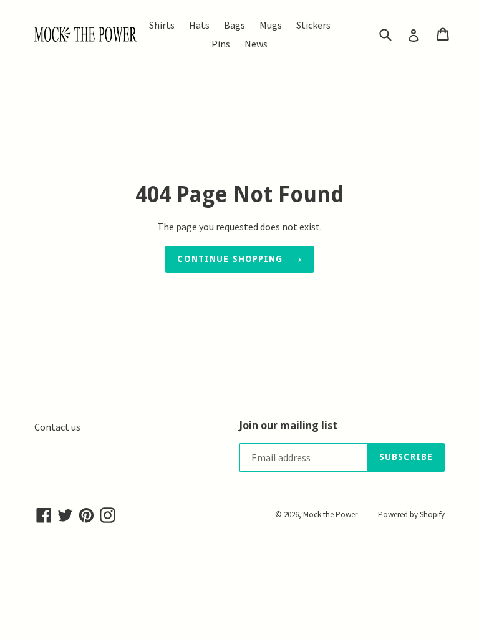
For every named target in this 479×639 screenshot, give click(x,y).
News (256, 43)
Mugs (270, 25)
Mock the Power (330, 514)
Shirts (162, 25)
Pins (220, 43)
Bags (234, 25)
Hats (199, 25)
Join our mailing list (288, 425)
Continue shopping (230, 259)
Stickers (313, 25)
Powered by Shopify (411, 514)
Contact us (57, 427)
